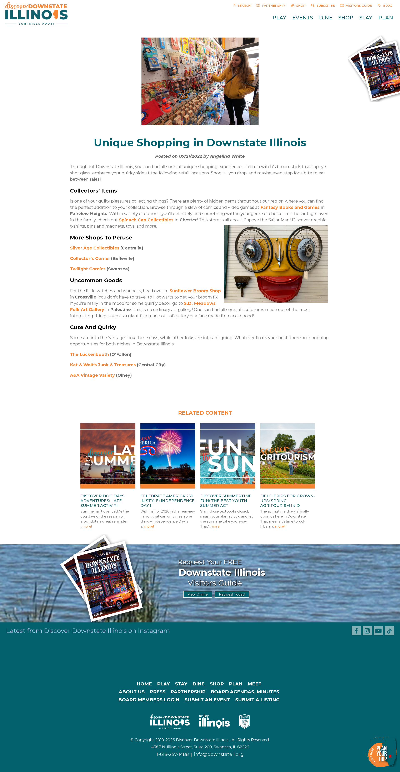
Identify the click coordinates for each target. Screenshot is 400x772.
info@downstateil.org (219, 754)
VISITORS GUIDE (358, 6)
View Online (198, 594)
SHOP (300, 6)
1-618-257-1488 (173, 754)
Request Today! (232, 594)
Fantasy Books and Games (290, 207)
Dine (325, 18)
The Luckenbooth (89, 354)
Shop (345, 18)
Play (279, 18)
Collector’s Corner (90, 258)
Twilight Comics (88, 268)
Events (302, 18)
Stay (365, 18)
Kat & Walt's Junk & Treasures (103, 364)
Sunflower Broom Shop (195, 290)
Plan (385, 18)
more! (87, 526)
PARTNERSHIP (273, 6)
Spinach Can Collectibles (146, 219)
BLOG (387, 6)
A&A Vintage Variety (92, 375)
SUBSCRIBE (325, 6)
